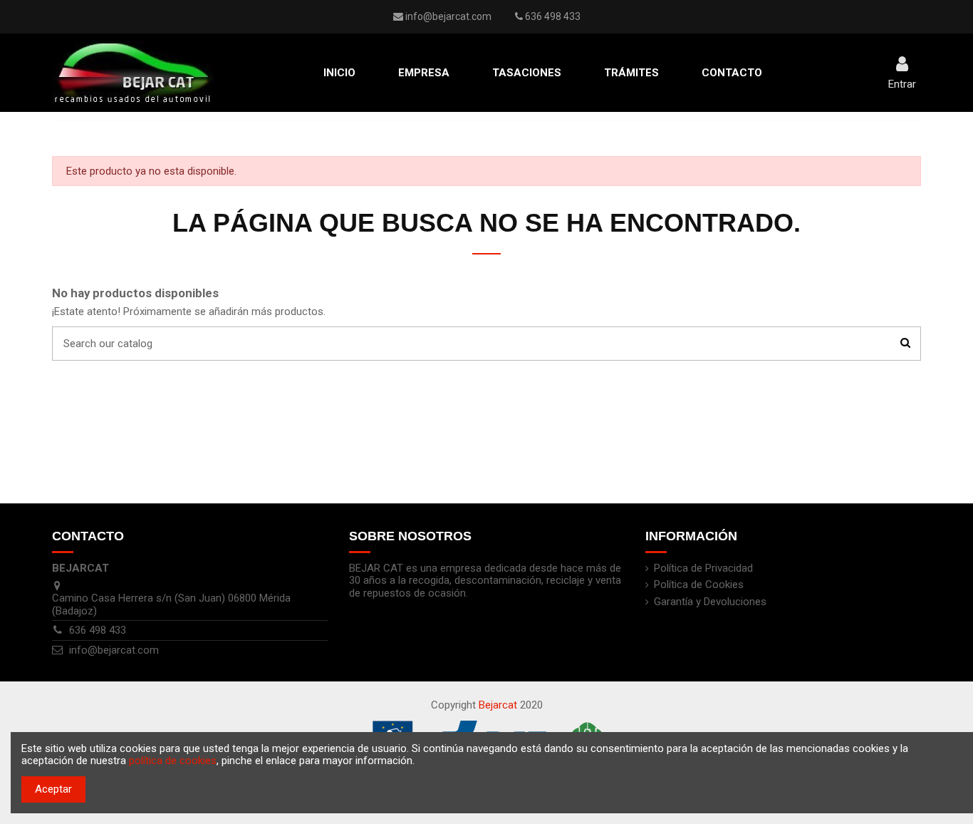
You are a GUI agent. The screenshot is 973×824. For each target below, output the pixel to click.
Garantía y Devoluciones (710, 602)
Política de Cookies (699, 585)
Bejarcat (498, 705)
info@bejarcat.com (448, 16)
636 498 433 (97, 630)
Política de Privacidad (703, 568)
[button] (424, 73)
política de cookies (173, 760)
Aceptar (53, 789)
